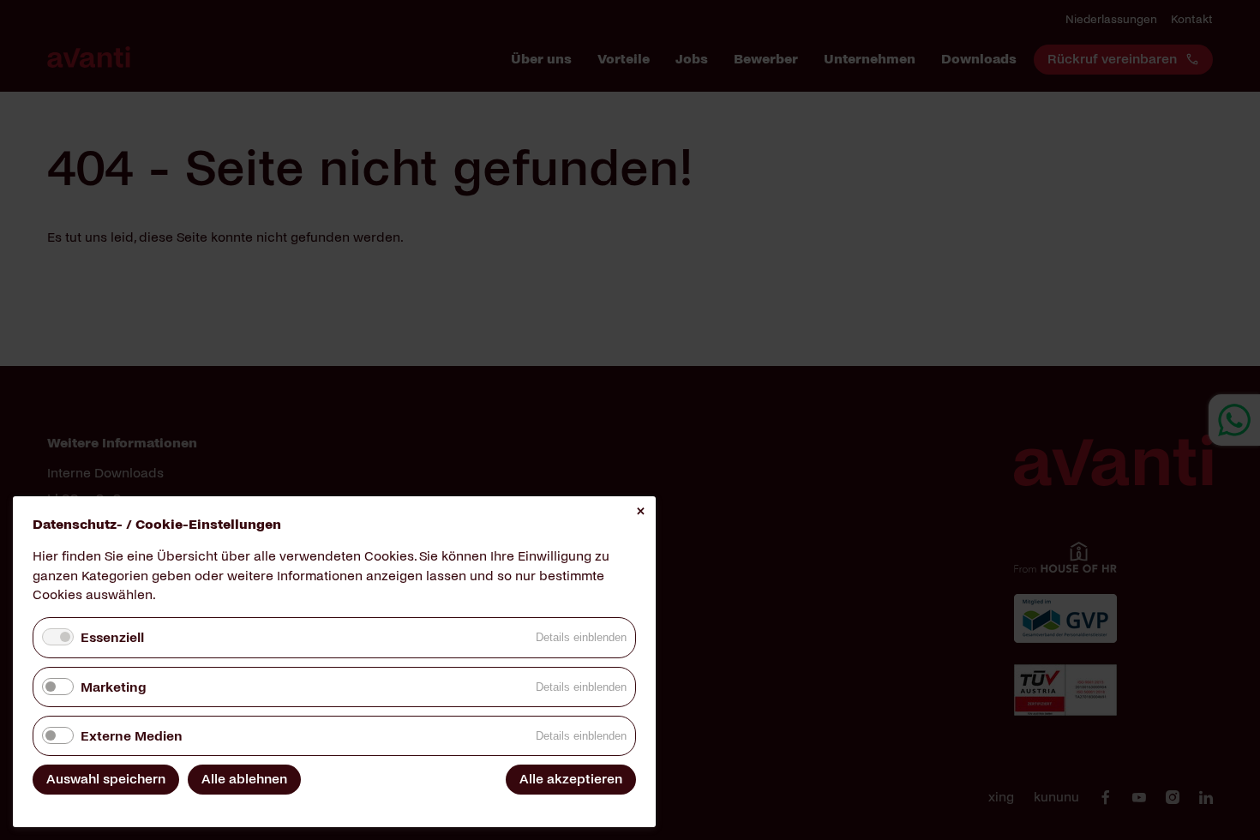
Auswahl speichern (105, 778)
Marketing (113, 687)
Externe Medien (132, 736)
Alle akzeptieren (570, 778)
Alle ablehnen (244, 778)
